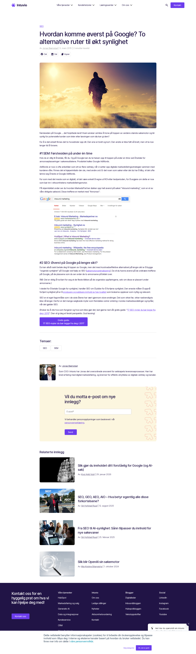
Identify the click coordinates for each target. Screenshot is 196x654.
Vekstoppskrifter (133, 614)
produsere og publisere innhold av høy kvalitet (84, 292)
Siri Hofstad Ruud (89, 505)
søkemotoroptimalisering (98, 270)
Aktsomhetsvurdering (102, 614)
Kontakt (177, 5)
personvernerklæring (74, 422)
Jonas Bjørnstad (50, 48)
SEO (42, 26)
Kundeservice (64, 619)
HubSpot (62, 597)
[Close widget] (188, 624)
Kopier (67, 54)
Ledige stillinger (99, 603)
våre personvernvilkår (81, 641)
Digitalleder (130, 597)
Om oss (95, 597)
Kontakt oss (20, 616)
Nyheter (95, 608)
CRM (60, 625)
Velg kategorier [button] (128, 648)
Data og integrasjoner (68, 614)
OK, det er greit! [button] (143, 648)
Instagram (164, 603)
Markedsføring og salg (68, 603)
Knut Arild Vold (88, 474)
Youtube (163, 614)
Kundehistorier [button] (84, 5)
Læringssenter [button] (106, 5)
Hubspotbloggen (133, 608)
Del (45, 54)
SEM (56, 348)
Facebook (164, 608)
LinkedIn (163, 597)
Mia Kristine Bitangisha (91, 566)
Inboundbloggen (133, 603)
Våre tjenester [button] (63, 5)
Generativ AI (63, 608)
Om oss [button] (125, 5)
